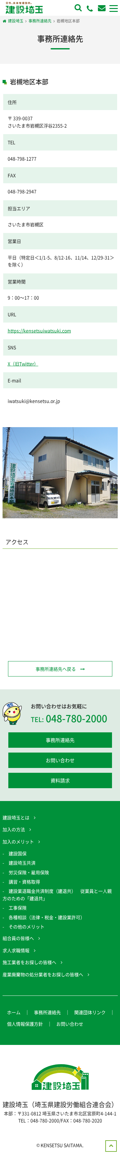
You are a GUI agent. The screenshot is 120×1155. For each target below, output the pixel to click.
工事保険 (18, 907)
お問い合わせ (60, 760)
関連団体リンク (90, 1012)
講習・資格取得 (24, 881)
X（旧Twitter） (23, 363)
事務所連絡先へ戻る (56, 669)
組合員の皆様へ (18, 938)
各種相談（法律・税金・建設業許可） (47, 917)
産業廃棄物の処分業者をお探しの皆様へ (43, 974)
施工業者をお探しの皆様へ (29, 962)
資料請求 (60, 780)
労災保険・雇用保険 (29, 872)
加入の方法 (14, 829)
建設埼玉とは (16, 817)
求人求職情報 (16, 950)
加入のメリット (18, 841)
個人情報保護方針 (25, 1024)
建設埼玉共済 (22, 862)
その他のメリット (26, 926)
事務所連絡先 (60, 740)
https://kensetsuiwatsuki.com (39, 330)
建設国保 (18, 853)
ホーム (13, 1012)
